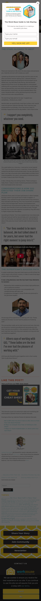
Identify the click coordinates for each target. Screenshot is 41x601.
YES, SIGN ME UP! (20, 43)
